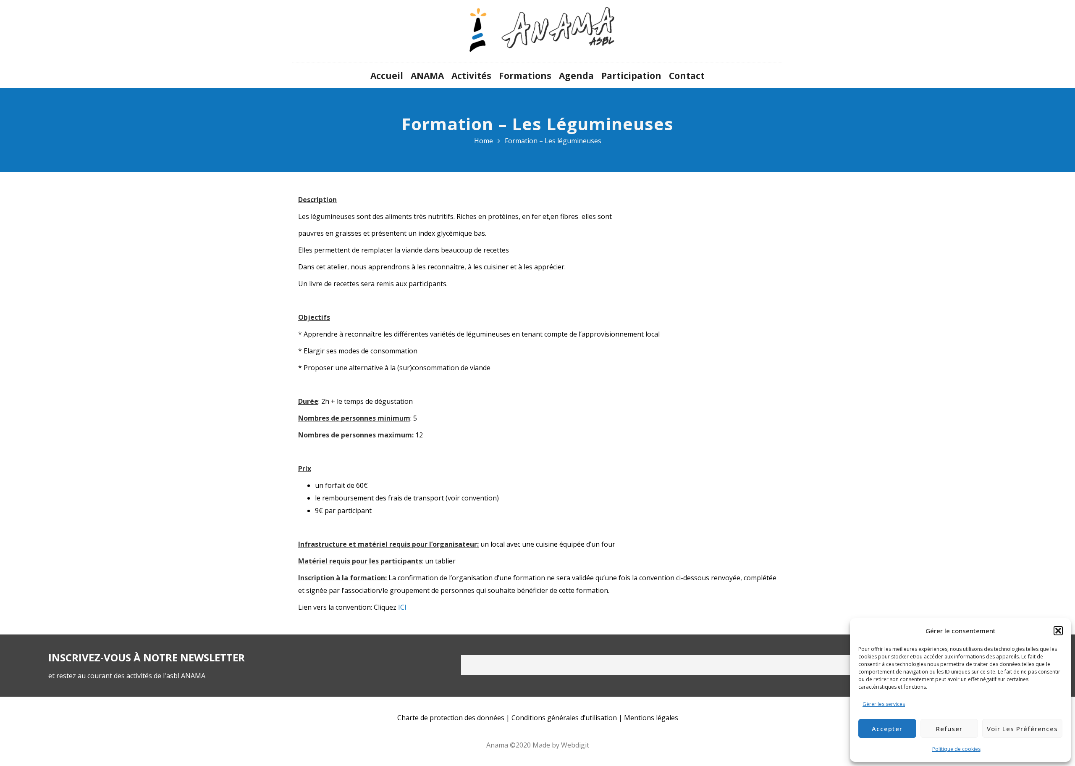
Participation (631, 76)
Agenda (576, 76)
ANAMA (427, 76)
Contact (687, 76)
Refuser (949, 728)
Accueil (386, 76)
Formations (525, 76)
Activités (471, 76)
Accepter (887, 728)
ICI (402, 607)
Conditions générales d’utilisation (564, 717)
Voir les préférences (1022, 728)
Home (483, 140)
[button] (1058, 630)
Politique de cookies (956, 749)
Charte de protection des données (450, 717)
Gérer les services (884, 704)
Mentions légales (651, 717)
